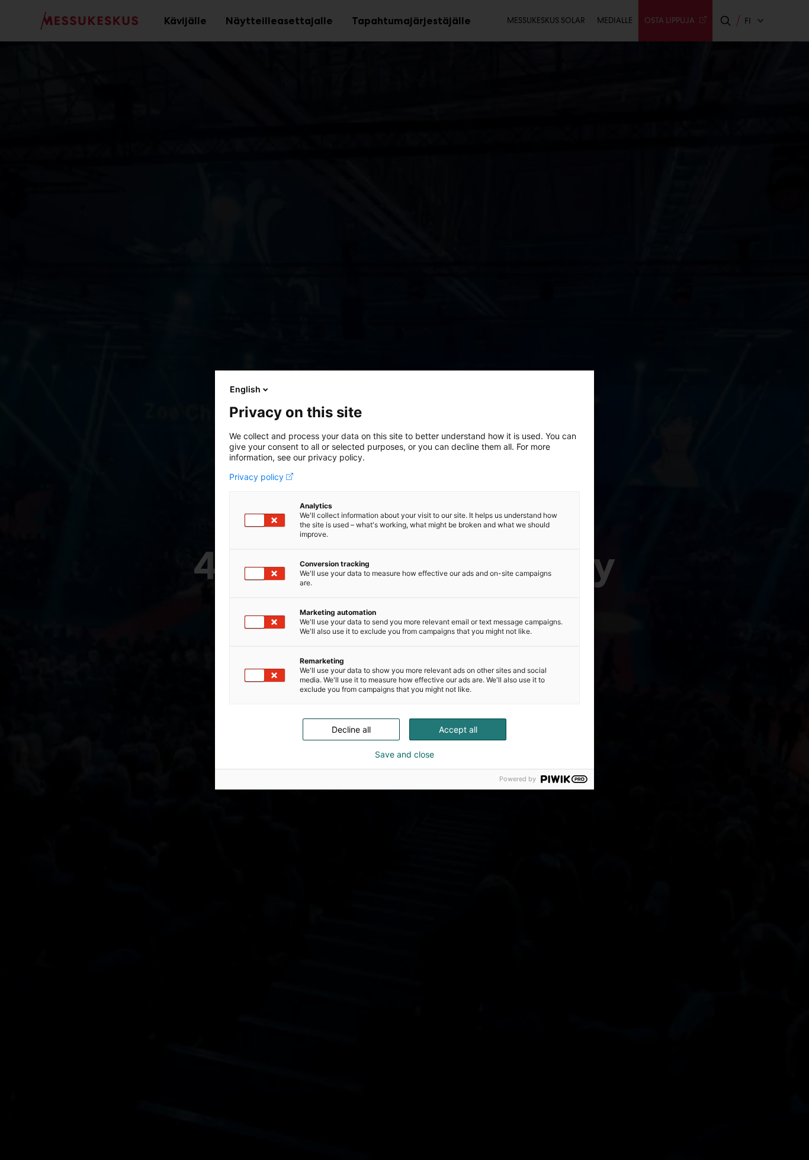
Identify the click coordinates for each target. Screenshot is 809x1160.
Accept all (458, 729)
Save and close (404, 754)
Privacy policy (256, 477)
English (245, 389)
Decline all (351, 729)
